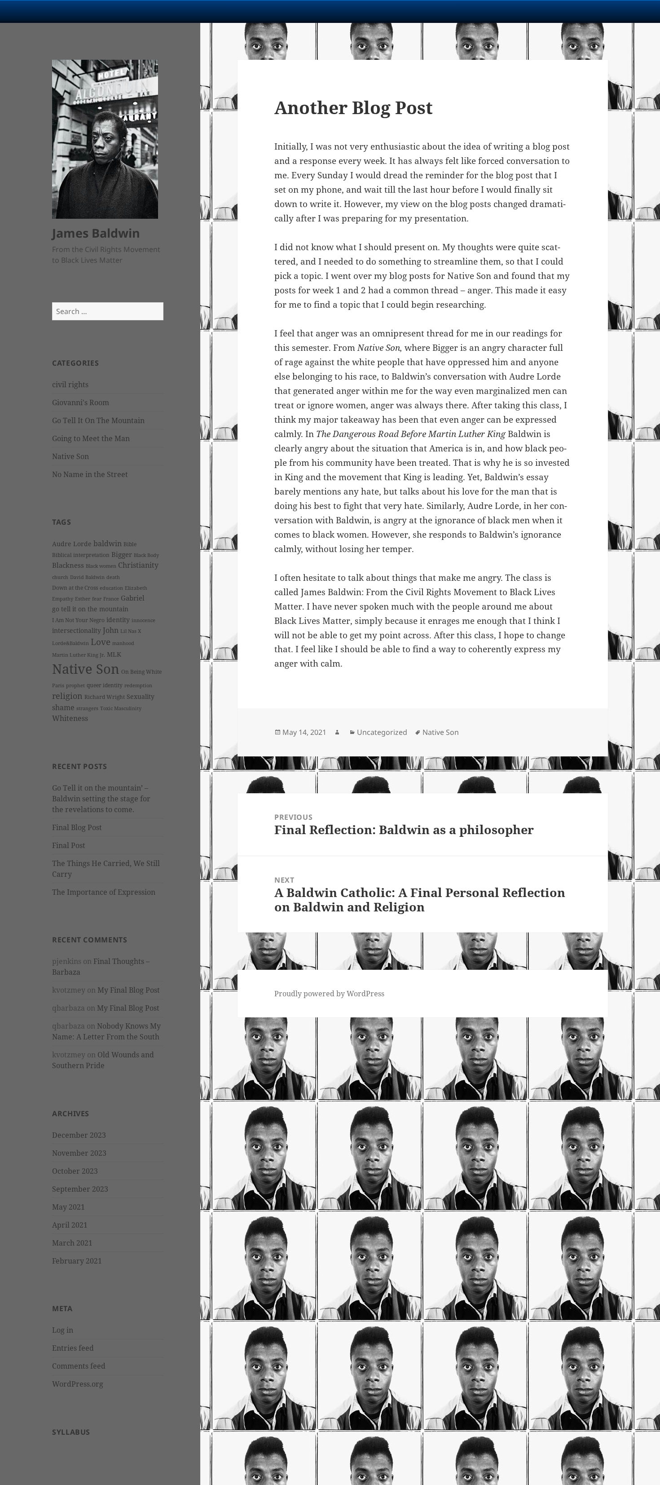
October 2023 (75, 1171)
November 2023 (79, 1153)
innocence (143, 620)
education (111, 588)
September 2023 (80, 1189)
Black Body (146, 555)
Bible (129, 544)
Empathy (62, 599)
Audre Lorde (72, 543)
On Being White (141, 672)
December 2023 (79, 1135)
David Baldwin (87, 577)
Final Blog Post (77, 827)
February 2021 (77, 1261)
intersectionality (76, 630)
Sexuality (140, 696)
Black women (101, 566)
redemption (138, 685)
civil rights (70, 384)
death (113, 577)
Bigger (121, 554)
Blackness (68, 565)
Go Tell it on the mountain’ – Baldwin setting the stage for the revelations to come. (101, 798)
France (111, 599)
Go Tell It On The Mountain (98, 420)
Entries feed (73, 1348)
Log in (62, 1330)
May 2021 (68, 1207)
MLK (114, 654)
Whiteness (70, 718)
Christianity (138, 565)
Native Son (70, 456)
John (111, 630)
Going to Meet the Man (91, 438)
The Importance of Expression (103, 892)
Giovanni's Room (80, 402)
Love (100, 642)
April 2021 (70, 1225)
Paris (58, 685)
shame (63, 707)
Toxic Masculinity (120, 708)
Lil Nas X (130, 631)
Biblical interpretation (81, 555)
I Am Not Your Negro (78, 620)
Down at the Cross (75, 588)
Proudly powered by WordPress (329, 994)
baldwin (107, 543)
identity (118, 619)
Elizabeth (136, 588)
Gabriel (133, 597)
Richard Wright (104, 697)
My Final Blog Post (128, 990)
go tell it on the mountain (90, 609)
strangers (87, 708)
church (60, 577)
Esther (82, 599)
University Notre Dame (82, 11)
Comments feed (79, 1366)
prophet (75, 685)
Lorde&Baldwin (70, 643)
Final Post (68, 845)
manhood (123, 643)
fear (96, 599)
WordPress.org (77, 1384)
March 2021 (72, 1243)
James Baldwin (96, 233)
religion (67, 695)
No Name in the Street (90, 474)
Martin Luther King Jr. (78, 655)
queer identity (105, 685)
